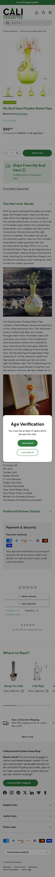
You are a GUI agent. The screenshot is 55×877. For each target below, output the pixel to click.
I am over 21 (27, 443)
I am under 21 (27, 452)
